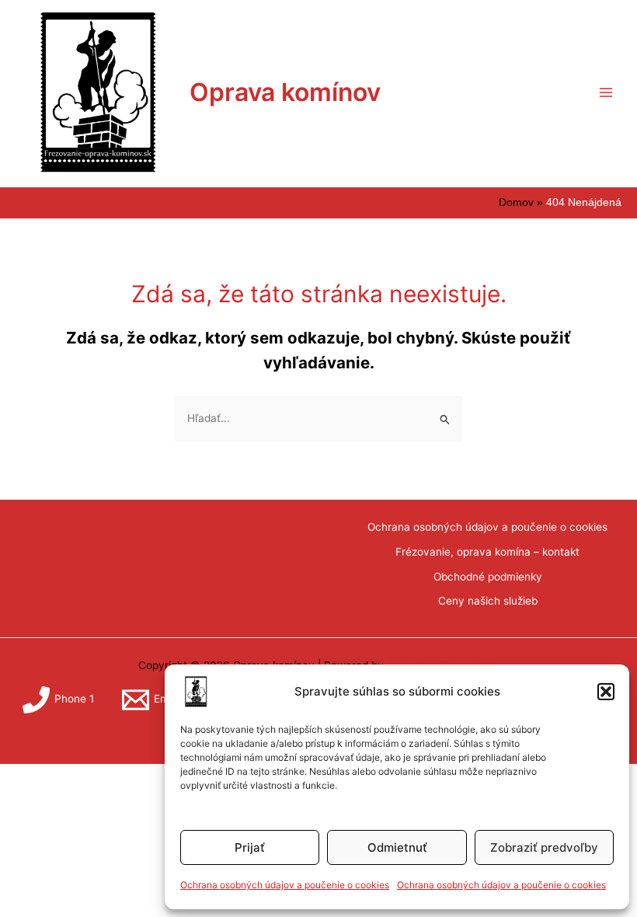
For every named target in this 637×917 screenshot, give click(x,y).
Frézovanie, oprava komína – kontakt (487, 552)
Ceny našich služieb (488, 600)
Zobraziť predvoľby (544, 847)
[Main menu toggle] (606, 92)
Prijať (250, 847)
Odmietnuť (397, 847)
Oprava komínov (285, 92)
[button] (606, 691)
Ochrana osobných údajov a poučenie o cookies (284, 885)
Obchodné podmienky (487, 576)
